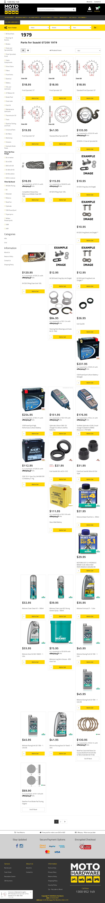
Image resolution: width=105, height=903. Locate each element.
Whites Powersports (8, 219)
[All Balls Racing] (71, 313)
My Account (7, 868)
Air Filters (9, 134)
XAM (7, 224)
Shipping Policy (9, 264)
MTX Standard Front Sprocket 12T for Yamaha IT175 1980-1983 (18, 894)
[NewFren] (98, 734)
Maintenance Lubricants (9, 110)
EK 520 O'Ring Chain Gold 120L (32, 283)
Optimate (9, 206)
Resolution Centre (9, 876)
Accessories (9, 17)
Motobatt (8, 194)
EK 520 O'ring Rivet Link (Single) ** (87, 232)
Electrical (72, 17)
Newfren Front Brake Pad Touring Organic (32, 802)
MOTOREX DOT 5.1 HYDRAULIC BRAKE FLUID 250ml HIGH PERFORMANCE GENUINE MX (86, 565)
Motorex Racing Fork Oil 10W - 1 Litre (87, 655)
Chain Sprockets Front (10, 55)
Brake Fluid (9, 97)
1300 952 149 (13, 1)
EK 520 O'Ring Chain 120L (58, 192)
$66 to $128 (10, 166)
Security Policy (52, 885)
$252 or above (10, 178)
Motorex (8, 198)
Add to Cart (35, 98)
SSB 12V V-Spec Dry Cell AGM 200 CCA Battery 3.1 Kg (33, 477)
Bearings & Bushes (8, 39)
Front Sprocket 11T (28, 90)
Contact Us (97, 2)
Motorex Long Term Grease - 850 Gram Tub (60, 660)
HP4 (5, 238)
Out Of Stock (88, 759)
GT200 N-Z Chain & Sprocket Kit (87, 141)
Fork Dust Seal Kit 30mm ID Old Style (87, 472)
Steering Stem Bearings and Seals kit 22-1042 (61, 330)
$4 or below (9, 157)
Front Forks (9, 75)
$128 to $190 (10, 170)
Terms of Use (52, 868)
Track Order (7, 872)
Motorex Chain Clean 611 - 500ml (33, 608)
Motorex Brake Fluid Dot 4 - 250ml (88, 517)
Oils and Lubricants (12, 22)
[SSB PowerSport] (98, 358)
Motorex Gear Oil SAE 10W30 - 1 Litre (32, 655)
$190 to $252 (10, 174)
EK (6, 190)
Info (87, 135)
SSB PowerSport (11, 210)
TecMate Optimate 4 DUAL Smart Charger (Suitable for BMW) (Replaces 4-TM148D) (87, 427)
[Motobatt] (71, 506)
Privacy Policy (52, 872)
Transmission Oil (11, 115)
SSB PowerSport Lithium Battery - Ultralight (88, 376)
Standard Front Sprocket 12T (86, 90)
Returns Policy (8, 256)
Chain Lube (9, 101)
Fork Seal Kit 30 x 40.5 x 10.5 (59, 471)
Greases (8, 142)
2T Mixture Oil (10, 93)
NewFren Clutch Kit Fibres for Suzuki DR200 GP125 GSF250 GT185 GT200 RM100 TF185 (86, 752)
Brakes (8, 44)
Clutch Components (8, 61)
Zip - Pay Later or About (55, 889)
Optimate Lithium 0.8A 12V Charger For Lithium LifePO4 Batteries (58, 427)
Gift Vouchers (8, 881)
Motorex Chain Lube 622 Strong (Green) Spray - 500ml (60, 609)
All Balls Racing (10, 186)
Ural (5, 242)
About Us (89, 2)
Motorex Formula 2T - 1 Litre (86, 608)
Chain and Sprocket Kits (8, 49)
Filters (8, 70)
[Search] (73, 9)
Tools (55, 17)
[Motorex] (98, 506)
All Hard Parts (34, 17)
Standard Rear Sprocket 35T (59, 136)
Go (95, 27)
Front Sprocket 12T (56, 90)
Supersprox (9, 214)
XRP (7, 228)
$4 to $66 (9, 161)
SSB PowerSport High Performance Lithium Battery (31, 426)
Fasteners (82, 17)
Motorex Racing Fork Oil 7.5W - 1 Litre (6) (32, 746)
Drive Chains (10, 66)
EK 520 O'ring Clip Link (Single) (86, 187)
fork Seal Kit (80, 324)
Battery (8, 83)
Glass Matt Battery (56, 522)
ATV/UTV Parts (46, 17)
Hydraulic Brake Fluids (10, 147)
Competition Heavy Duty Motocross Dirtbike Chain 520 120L (31, 194)
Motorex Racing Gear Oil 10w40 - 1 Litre (61, 746)
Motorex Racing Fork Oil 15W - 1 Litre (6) (87, 701)
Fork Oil (8, 105)
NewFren (9, 202)
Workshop (63, 17)
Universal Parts (21, 17)
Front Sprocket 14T (28, 136)
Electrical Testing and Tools (10, 125)
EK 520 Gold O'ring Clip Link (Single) (61, 278)
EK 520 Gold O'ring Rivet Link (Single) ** (86, 279)
